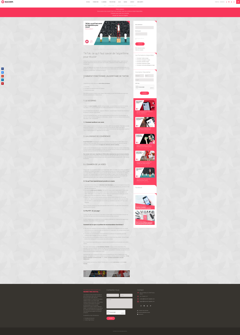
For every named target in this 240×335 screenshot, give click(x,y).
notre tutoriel (116, 262)
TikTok (119, 49)
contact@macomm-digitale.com (147, 299)
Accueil (88, 1)
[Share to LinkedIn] (2, 80)
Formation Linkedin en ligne (143, 61)
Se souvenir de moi (140, 38)
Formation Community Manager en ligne (146, 65)
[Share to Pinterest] (2, 84)
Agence (125, 1)
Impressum (140, 314)
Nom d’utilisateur (138, 24)
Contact (132, 1)
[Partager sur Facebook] (2, 69)
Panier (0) (217, 1)
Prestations (112, 1)
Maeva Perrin (96, 49)
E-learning (104, 1)
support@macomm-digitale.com (147, 301)
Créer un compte (139, 50)
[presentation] (144, 87)
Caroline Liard (140, 114)
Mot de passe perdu (140, 48)
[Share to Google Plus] (2, 77)
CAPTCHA (137, 83)
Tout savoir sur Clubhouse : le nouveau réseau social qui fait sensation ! (143, 129)
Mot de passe (138, 30)
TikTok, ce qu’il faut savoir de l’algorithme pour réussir (143, 179)
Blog (119, 1)
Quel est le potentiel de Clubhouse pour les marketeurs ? (144, 112)
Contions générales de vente (144, 312)
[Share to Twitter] (2, 73)
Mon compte (140, 1)
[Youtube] (231, 2)
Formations (95, 1)
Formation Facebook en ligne (143, 63)
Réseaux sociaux (111, 5)
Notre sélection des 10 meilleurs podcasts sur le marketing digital (144, 146)
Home (105, 5)
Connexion (222, 1)
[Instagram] (228, 2)
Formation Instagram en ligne (143, 60)
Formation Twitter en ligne (142, 58)
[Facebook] (226, 2)
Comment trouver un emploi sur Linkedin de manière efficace (144, 162)
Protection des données (143, 310)
